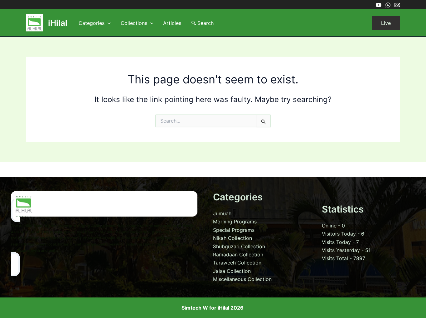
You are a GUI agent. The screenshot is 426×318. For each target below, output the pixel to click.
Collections (134, 23)
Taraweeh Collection (237, 263)
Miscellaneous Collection (242, 279)
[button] (107, 23)
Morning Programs (235, 221)
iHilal (57, 23)
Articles (172, 23)
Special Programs (233, 230)
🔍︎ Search (202, 23)
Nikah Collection (232, 238)
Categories (91, 23)
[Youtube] (378, 5)
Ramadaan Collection (238, 254)
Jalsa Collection (232, 271)
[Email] (397, 5)
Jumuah (222, 213)
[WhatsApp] (388, 5)
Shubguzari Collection (239, 246)
